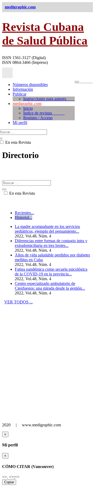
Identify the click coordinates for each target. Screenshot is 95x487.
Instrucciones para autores (49, 99)
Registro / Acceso (38, 118)
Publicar (19, 94)
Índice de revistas (44, 113)
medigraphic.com (27, 103)
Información (23, 89)
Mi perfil (20, 122)
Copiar (9, 482)
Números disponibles (30, 84)
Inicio (28, 108)
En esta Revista (21, 193)
